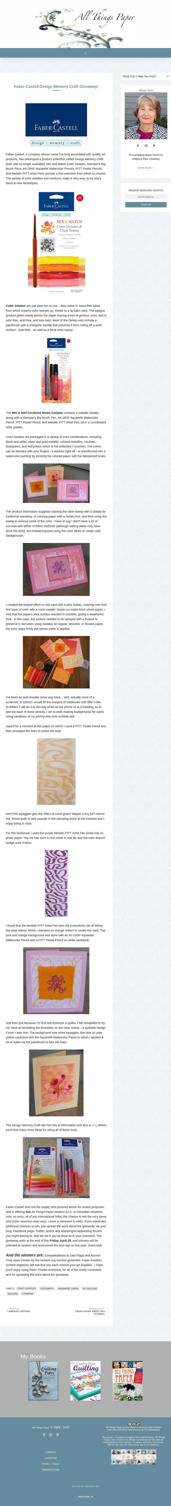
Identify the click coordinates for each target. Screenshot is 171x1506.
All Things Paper (114, 1427)
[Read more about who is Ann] (146, 138)
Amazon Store (51, 1470)
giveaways (47, 1288)
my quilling (90, 1288)
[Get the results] (167, 76)
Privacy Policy (51, 1464)
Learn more (144, 168)
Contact (51, 1452)
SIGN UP (146, 204)
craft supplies (26, 1288)
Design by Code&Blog (85, 1486)
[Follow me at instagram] (146, 145)
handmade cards (68, 1288)
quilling (13, 1294)
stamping (27, 1294)
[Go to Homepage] (85, 26)
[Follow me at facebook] (138, 145)
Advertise (51, 1458)
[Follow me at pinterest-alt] (154, 145)
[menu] (85, 52)
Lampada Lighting (19, 1311)
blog (94, 1125)
